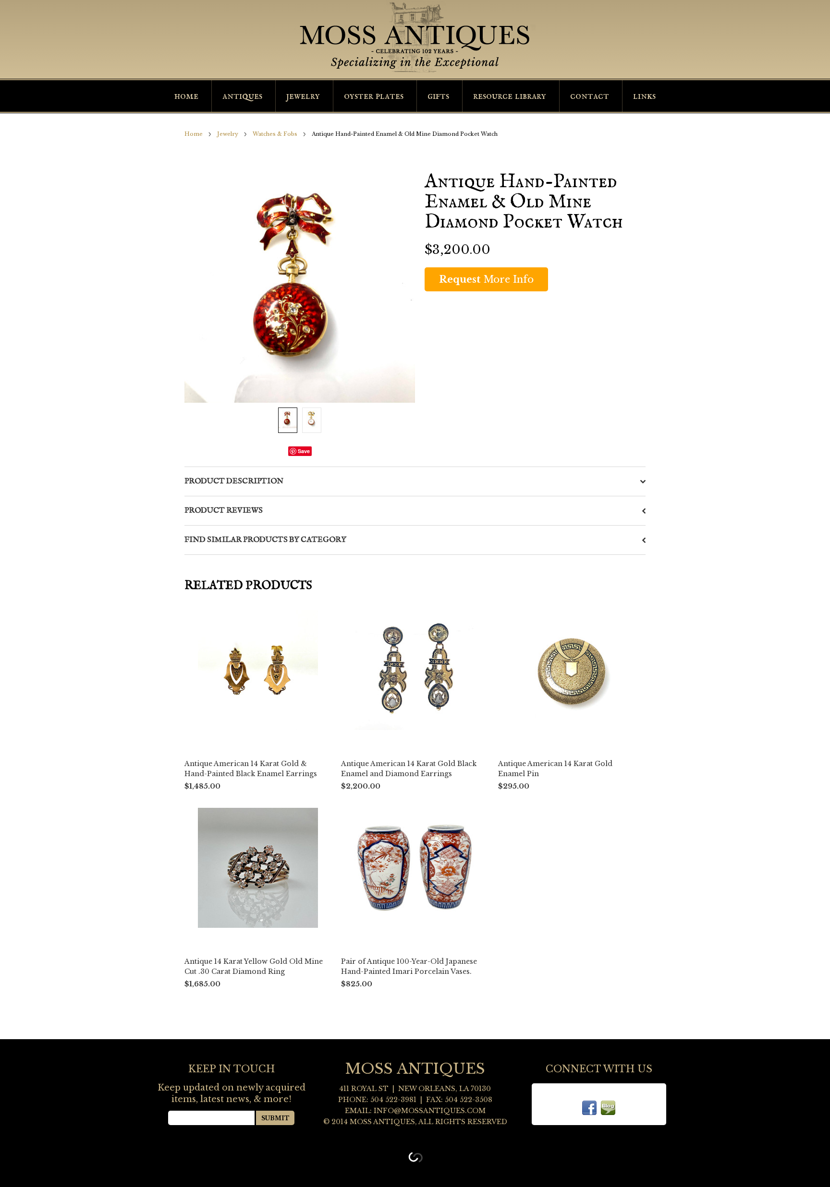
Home (186, 96)
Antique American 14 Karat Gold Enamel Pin (555, 768)
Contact (589, 96)
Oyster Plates (373, 96)
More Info (486, 279)
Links (644, 96)
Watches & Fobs (275, 134)
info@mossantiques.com (430, 1110)
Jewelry (303, 96)
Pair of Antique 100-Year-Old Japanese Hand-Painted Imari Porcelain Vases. (409, 966)
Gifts (438, 96)
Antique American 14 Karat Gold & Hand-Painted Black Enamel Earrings (250, 768)
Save (304, 451)
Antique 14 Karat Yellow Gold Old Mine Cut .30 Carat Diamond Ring (253, 966)
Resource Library (509, 96)
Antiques (242, 96)
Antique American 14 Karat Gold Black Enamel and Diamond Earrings (408, 768)
